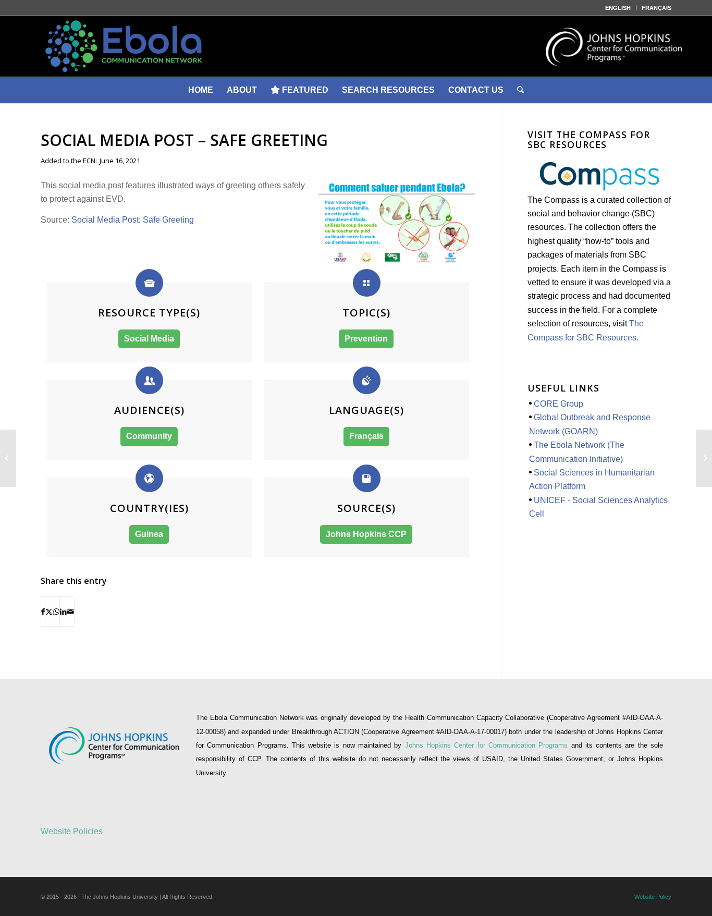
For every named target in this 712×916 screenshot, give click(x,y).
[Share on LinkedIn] (63, 611)
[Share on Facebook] (43, 611)
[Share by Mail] (70, 611)
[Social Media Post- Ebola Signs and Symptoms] (704, 458)
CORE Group (558, 403)
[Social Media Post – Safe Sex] (8, 458)
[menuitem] (618, 7)
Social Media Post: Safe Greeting (133, 219)
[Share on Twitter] (49, 611)
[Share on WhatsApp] (56, 611)
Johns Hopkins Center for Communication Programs (488, 745)
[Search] (520, 90)
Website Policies (72, 831)
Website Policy (652, 897)
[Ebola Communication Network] (356, 46)
